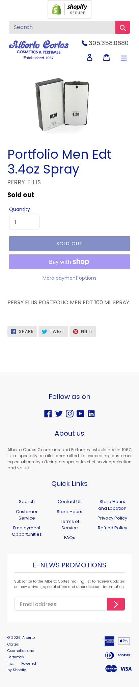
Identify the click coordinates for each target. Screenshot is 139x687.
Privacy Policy (112, 518)
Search (27, 501)
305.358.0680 (109, 43)
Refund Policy (112, 528)
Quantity (19, 209)
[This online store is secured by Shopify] (69, 17)
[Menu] (124, 57)
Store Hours (69, 511)
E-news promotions (69, 565)
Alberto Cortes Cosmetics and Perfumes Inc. (21, 650)
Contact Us (70, 501)
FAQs (69, 537)
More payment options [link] (69, 278)
